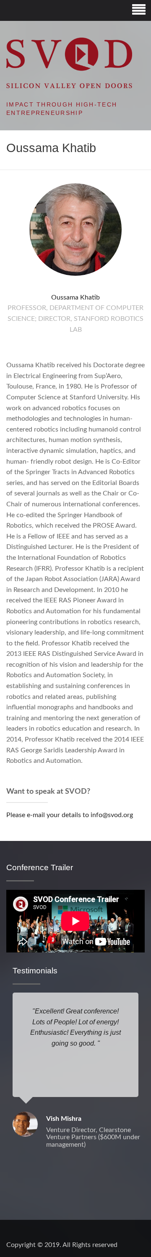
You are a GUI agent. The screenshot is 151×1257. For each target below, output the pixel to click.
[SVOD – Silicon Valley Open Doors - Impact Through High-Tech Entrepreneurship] (69, 62)
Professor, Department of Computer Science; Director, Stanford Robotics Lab (75, 319)
